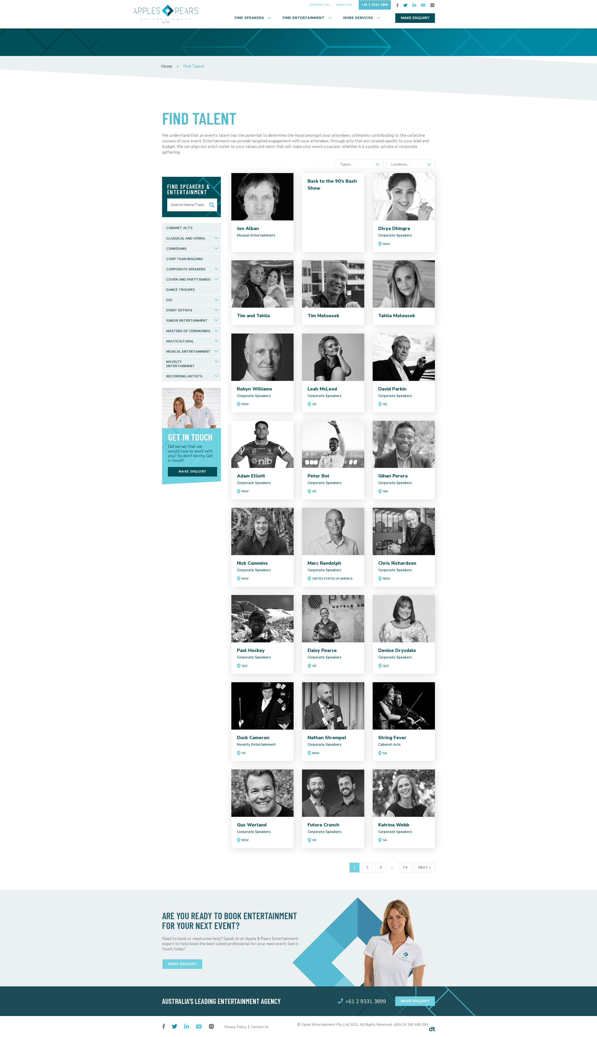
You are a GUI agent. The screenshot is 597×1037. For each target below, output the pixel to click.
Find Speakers (249, 18)
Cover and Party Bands (188, 279)
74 (405, 867)
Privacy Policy (235, 1027)
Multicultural (180, 341)
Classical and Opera (185, 238)
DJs (169, 300)
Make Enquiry (415, 18)
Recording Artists (184, 376)
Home (166, 66)
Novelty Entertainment (180, 364)
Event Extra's (179, 310)
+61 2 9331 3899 (374, 5)
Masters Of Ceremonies (188, 331)
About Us (344, 5)
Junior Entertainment (187, 320)
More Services (358, 18)
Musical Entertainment (188, 351)
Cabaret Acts (179, 228)
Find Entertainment (304, 18)
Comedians (176, 249)
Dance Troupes (180, 290)
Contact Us (319, 5)
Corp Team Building (184, 259)
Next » (424, 867)
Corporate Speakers (185, 269)
